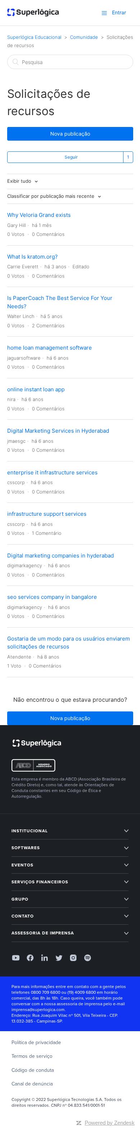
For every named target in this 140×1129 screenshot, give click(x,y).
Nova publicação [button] (70, 134)
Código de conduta (32, 1070)
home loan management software (49, 347)
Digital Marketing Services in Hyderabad (58, 430)
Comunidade (84, 37)
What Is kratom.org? (32, 256)
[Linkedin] (44, 957)
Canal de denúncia (32, 1084)
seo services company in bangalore (52, 596)
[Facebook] (30, 957)
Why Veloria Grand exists (39, 214)
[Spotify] (87, 957)
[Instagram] (73, 957)
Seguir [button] (71, 157)
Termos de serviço (31, 1056)
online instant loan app (36, 389)
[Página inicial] (33, 13)
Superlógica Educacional (34, 37)
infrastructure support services (47, 513)
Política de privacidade (36, 1042)
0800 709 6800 (45, 992)
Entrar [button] (119, 12)
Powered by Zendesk (110, 1123)
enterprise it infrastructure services (52, 472)
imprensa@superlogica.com (38, 1009)
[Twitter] (59, 957)
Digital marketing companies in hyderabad (60, 555)
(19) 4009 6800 (81, 992)
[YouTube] (15, 957)
